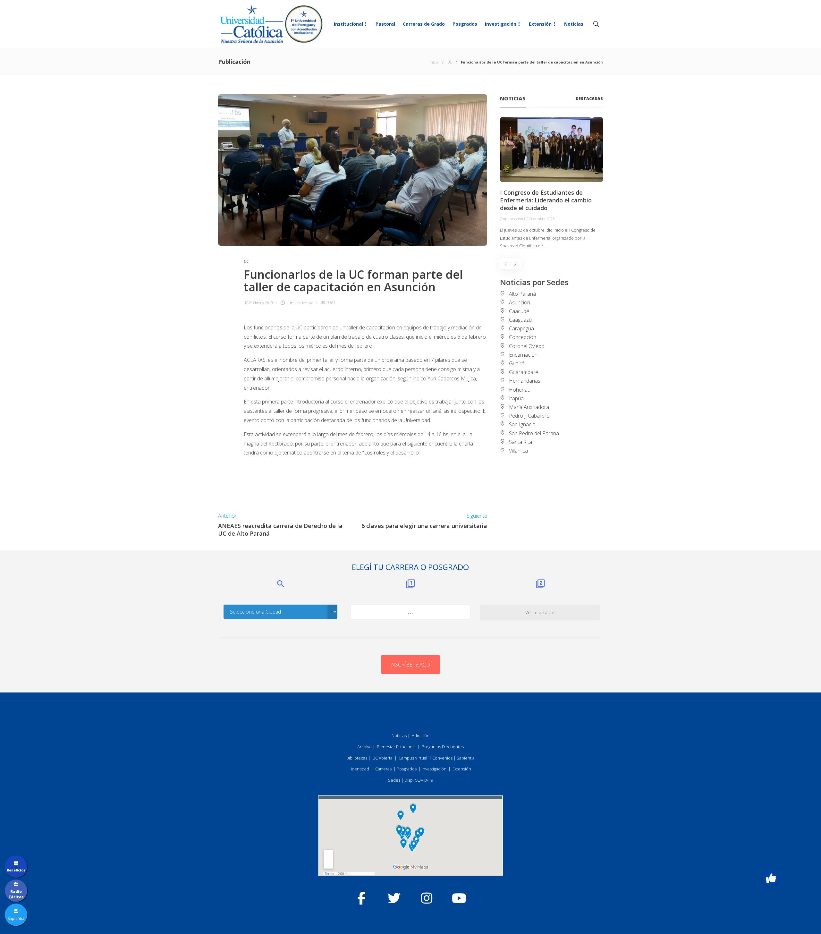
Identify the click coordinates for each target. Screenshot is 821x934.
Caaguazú (520, 319)
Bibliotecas (356, 758)
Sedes (394, 780)
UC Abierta (382, 758)
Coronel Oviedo (527, 346)
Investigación (500, 24)
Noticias (573, 24)
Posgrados (465, 24)
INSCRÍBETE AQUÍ (410, 664)
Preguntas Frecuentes (443, 747)
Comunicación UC (514, 218)
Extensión (540, 24)
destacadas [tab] (589, 98)
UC (449, 62)
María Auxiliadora (529, 407)
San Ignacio (522, 424)
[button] (771, 878)
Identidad (360, 769)
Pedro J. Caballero (529, 415)
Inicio (434, 62)
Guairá (516, 363)
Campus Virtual (413, 758)
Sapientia (466, 758)
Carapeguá (521, 328)
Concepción (522, 337)
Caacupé (519, 311)
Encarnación (523, 354)
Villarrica (518, 450)
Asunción (519, 302)
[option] (551, 183)
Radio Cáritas (16, 894)
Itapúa (516, 398)
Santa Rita (520, 442)
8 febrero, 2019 (261, 302)
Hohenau (519, 389)
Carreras (383, 769)
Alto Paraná (522, 293)
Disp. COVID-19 (418, 780)
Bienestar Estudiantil (396, 747)
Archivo (364, 747)
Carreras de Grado (424, 24)
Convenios (442, 758)
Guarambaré (523, 372)
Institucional (348, 24)
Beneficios (16, 870)
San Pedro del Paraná (534, 433)
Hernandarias (524, 380)
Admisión (420, 735)
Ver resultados (540, 612)
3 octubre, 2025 (542, 218)
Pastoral (385, 24)
